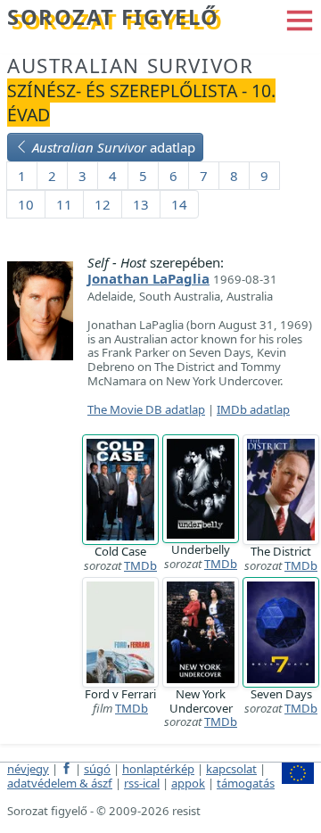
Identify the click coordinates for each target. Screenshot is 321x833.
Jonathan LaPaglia (148, 278)
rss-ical (142, 783)
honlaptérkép (158, 769)
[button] (299, 18)
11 (64, 204)
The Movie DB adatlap (146, 409)
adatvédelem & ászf (59, 783)
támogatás (246, 783)
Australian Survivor (130, 65)
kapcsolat (231, 769)
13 (141, 204)
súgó (97, 769)
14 (179, 204)
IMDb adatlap (253, 409)
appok (188, 783)
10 (26, 204)
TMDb (140, 565)
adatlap (113, 147)
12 (103, 204)
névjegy (28, 769)
